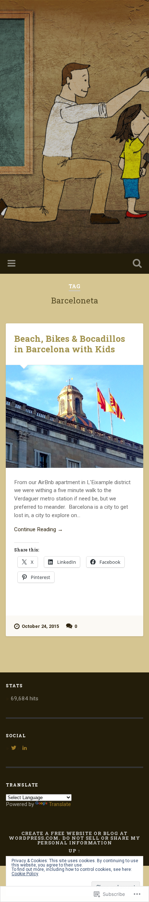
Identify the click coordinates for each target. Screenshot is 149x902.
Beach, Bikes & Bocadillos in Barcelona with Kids (69, 344)
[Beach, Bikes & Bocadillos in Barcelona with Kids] (74, 416)
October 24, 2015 (40, 626)
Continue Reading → (38, 529)
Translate (60, 804)
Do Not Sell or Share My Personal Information (89, 840)
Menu (12, 263)
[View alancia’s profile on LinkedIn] (24, 748)
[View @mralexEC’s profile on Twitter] (14, 748)
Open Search (135, 264)
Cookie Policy (25, 873)
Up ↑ (74, 850)
